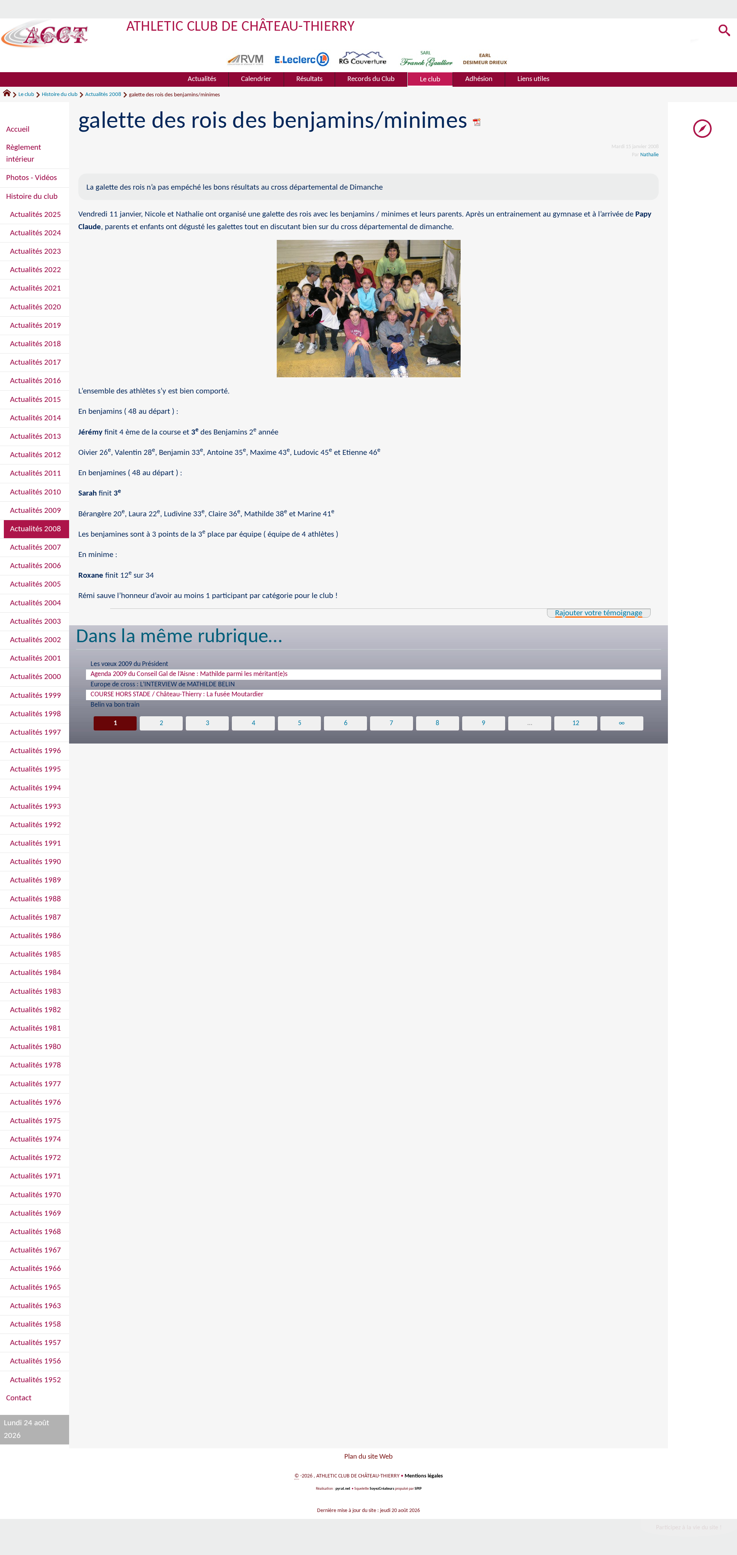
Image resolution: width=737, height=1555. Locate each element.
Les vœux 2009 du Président (129, 664)
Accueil (18, 130)
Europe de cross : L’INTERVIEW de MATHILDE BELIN (163, 684)
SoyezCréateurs (382, 1489)
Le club (26, 94)
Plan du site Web (368, 1457)
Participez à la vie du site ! (689, 1528)
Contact (18, 1398)
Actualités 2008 (103, 94)
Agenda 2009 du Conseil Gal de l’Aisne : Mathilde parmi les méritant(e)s (189, 674)
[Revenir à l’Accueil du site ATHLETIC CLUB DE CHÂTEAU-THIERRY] (44, 33)
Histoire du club (60, 94)
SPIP (418, 1489)
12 (575, 723)
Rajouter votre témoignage (598, 613)
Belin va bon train (115, 705)
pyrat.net (342, 1489)
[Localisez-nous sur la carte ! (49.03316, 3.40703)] (702, 128)
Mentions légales (424, 1476)
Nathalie (649, 155)
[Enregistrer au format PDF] (477, 122)
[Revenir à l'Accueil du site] (10, 95)
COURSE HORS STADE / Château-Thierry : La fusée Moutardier (177, 694)
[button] (724, 31)
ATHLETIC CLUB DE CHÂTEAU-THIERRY (240, 27)
